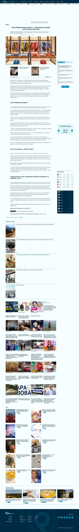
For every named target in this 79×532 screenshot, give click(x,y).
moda (16, 217)
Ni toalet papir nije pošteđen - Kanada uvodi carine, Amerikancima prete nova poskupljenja (48, 456)
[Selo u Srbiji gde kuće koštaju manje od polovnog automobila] (65, 493)
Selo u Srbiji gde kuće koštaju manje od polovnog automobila (64, 500)
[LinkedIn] (70, 517)
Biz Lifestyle (44, 502)
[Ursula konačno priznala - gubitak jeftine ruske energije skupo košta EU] (36, 476)
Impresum (10, 518)
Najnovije (21, 516)
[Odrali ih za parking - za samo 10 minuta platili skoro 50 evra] (35, 71)
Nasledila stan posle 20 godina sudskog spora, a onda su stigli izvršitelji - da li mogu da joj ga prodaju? (29, 501)
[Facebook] (59, 517)
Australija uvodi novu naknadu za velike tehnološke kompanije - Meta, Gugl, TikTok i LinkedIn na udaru (49, 426)
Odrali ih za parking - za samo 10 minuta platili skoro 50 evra (44, 68)
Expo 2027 (22, 521)
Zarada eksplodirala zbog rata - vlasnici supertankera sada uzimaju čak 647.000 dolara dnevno (23, 411)
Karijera (36, 518)
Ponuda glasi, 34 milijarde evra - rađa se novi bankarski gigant (29, 270)
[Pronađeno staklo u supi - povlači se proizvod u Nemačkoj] (10, 476)
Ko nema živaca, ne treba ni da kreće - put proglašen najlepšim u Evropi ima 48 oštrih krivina (35, 224)
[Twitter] (62, 517)
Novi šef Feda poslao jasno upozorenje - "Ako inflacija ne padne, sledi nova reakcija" (22, 425)
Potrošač (29, 518)
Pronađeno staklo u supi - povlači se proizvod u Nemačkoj (23, 470)
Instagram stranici (42, 214)
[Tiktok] (72, 517)
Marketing (10, 519)
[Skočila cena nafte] (10, 291)
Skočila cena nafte (20, 285)
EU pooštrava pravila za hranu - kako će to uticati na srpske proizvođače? (65, 75)
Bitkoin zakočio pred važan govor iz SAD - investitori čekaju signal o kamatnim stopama (23, 455)
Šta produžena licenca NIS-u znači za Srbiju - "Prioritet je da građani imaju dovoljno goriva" (65, 78)
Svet (7, 24)
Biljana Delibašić (25, 34)
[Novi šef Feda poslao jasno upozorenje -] (10, 431)
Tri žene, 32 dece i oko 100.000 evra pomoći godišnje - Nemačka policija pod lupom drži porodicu (49, 410)
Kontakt (10, 516)
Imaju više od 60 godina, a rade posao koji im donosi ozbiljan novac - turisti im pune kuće (13, 500)
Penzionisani (30, 521)
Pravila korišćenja (9, 521)
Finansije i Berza (23, 519)
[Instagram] (67, 517)
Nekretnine (26, 503)
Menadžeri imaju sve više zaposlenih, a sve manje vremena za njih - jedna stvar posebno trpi (65, 82)
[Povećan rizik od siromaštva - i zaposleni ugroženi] (14, 71)
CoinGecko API (71, 214)
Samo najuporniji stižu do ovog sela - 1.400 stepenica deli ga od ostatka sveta (32, 254)
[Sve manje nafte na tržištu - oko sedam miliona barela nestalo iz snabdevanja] (36, 446)
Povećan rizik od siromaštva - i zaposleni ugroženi (24, 68)
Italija (12, 217)
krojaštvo (21, 217)
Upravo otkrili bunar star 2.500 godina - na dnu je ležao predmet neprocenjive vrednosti (34, 239)
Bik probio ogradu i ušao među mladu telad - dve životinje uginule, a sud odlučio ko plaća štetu (22, 441)
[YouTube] (64, 517)
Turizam (9, 502)
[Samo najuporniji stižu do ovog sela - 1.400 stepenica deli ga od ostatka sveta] (10, 261)
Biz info (21, 518)
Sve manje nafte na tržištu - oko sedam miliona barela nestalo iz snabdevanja (48, 440)
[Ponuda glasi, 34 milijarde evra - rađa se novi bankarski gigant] (10, 276)
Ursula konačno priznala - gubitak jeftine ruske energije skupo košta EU (49, 470)
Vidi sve (65, 86)
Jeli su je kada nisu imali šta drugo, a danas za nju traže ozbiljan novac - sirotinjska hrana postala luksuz (47, 500)
